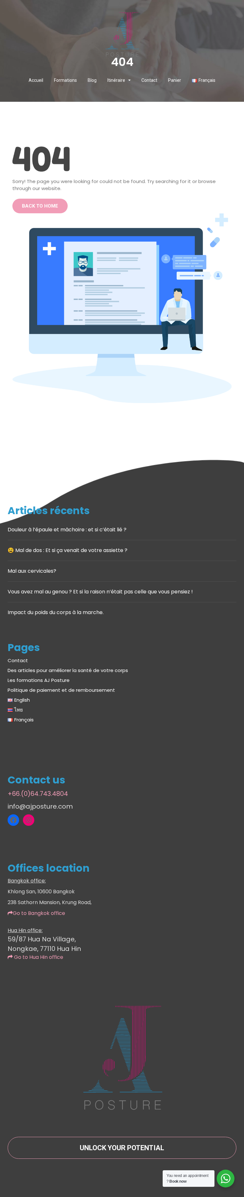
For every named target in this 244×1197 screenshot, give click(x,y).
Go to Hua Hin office (38, 957)
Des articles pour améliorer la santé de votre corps (68, 670)
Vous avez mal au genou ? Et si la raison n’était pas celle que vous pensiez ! (100, 591)
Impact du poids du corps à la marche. (56, 612)
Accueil (36, 80)
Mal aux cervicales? (32, 571)
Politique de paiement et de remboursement (61, 690)
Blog (92, 80)
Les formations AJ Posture (39, 680)
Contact (149, 80)
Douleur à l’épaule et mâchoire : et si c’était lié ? (67, 529)
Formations (65, 80)
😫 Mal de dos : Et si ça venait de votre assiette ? (67, 550)
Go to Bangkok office (39, 913)
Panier (174, 80)
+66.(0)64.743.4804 (38, 793)
